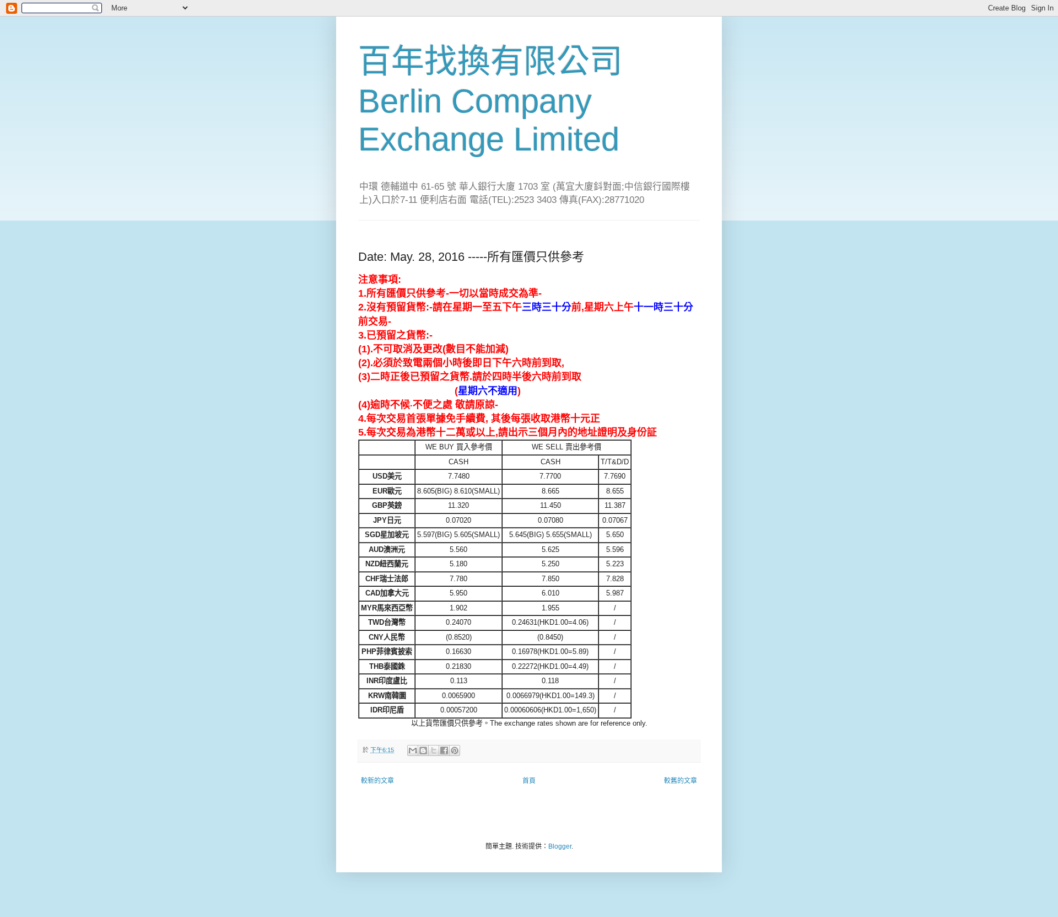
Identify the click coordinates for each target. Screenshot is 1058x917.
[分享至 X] (433, 750)
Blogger (559, 846)
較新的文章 (377, 781)
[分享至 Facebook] (444, 750)
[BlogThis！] (423, 750)
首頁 (529, 781)
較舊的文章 (680, 781)
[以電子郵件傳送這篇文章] (412, 750)
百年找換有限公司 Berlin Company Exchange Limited (490, 100)
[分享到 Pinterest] (454, 750)
